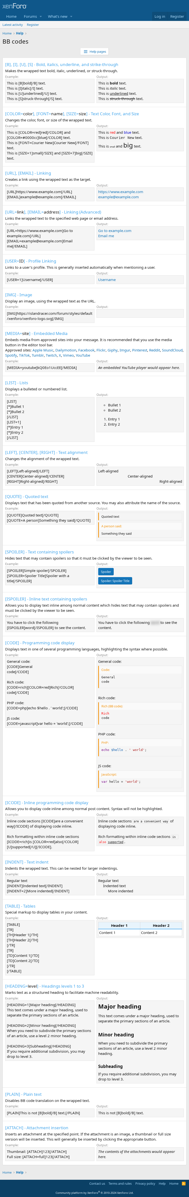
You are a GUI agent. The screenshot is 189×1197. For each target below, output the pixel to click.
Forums (30, 16)
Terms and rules (120, 1183)
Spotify (11, 355)
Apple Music (42, 350)
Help (162, 1183)
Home (11, 16)
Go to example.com (114, 230)
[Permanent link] (144, 1007)
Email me (106, 235)
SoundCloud (172, 350)
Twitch (51, 355)
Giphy (113, 350)
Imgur (125, 350)
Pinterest (139, 350)
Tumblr (38, 355)
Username (107, 279)
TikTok (24, 355)
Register (33, 24)
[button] (40, 16)
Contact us (97, 1183)
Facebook (86, 350)
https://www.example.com (120, 191)
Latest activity (12, 24)
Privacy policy (145, 1183)
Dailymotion (65, 350)
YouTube (83, 355)
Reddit (154, 350)
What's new (57, 16)
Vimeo (68, 355)
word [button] (155, 622)
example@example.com (118, 196)
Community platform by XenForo (95, 1193)
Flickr (101, 350)
